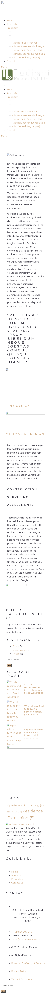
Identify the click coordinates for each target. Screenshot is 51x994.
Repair (16, 653)
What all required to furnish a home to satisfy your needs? (34, 710)
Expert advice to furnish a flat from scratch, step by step (33, 733)
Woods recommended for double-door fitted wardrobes (33, 688)
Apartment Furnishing (25, 805)
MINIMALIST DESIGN (25, 434)
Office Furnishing (14, 812)
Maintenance (20, 650)
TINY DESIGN (18, 405)
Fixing (16, 646)
